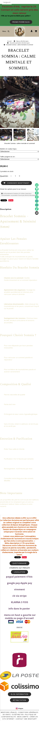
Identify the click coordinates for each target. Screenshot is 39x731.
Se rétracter (18, 714)
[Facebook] (36, 193)
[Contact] (36, 185)
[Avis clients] (36, 201)
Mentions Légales (9, 712)
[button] (36, 135)
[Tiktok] (36, 209)
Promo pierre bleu (21, 22)
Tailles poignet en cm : (7, 157)
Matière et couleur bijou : (8, 149)
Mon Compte (22, 717)
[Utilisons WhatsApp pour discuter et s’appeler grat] (36, 213)
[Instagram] (36, 197)
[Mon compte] (36, 205)
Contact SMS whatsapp (26, 719)
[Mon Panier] (36, 189)
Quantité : (4, 176)
